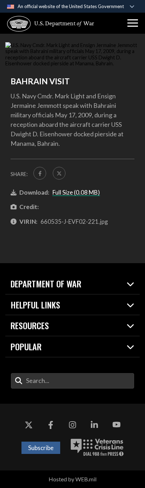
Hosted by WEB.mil (72, 479)
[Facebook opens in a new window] (50, 425)
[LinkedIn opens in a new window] (94, 425)
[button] (132, 23)
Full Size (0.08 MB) (76, 192)
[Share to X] (59, 173)
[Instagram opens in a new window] (72, 425)
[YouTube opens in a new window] (116, 425)
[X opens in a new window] (28, 425)
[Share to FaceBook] (39, 173)
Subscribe (40, 447)
